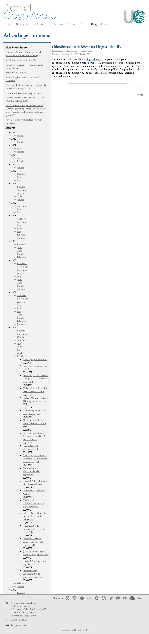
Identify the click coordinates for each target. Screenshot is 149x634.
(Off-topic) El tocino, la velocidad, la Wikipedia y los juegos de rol (35, 458)
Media (71, 24)
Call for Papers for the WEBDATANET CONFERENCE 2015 (25, 99)
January (21, 151)
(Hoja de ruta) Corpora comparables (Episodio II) (35, 553)
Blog (93, 24)
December (22, 186)
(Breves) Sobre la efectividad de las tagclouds (31, 471)
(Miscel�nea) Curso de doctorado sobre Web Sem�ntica (34, 516)
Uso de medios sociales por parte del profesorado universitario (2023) (23, 54)
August (21, 193)
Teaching (57, 24)
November (22, 205)
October (21, 173)
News (105, 24)
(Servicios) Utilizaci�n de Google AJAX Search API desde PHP (35, 378)
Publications (39, 24)
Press (83, 24)
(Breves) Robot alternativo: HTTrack (33, 447)
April (20, 196)
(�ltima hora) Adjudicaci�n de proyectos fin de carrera (34, 573)
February (21, 234)
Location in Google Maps (23, 615)
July (19, 157)
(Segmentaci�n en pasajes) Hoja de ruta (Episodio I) (33, 541)
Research (22, 24)
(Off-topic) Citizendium (35, 359)
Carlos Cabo (83, 629)
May (19, 148)
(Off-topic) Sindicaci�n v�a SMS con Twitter (35, 390)
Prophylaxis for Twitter (17, 72)
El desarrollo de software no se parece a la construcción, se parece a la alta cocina (26, 86)
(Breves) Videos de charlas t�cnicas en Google (35, 482)
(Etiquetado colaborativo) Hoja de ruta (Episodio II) (33, 503)
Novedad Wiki (84, 50)
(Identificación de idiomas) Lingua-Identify (86, 46)
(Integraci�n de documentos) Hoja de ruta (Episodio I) (33, 529)
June (19, 177)
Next (140, 94)
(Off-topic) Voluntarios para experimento (34, 412)
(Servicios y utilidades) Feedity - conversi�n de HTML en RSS (34, 436)
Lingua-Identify (94, 59)
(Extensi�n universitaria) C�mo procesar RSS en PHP (35, 401)
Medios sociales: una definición (21, 60)
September (22, 189)
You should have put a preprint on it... (24, 92)
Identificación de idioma (64, 50)
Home (7, 24)
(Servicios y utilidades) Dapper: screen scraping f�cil (35, 423)
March (20, 135)
